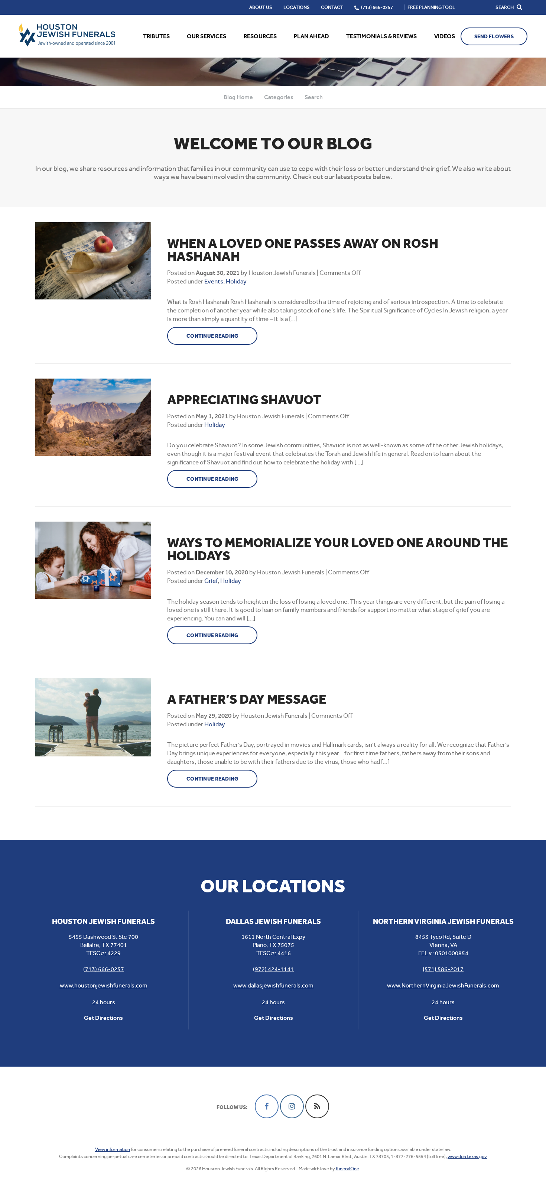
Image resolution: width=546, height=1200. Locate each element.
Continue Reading (212, 336)
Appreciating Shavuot (244, 400)
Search (314, 97)
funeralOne (347, 1168)
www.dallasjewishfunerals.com (273, 985)
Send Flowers (494, 36)
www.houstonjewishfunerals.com (103, 985)
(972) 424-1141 (273, 969)
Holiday (236, 281)
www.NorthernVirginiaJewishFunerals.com (443, 985)
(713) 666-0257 (103, 969)
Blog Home (238, 97)
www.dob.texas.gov (467, 1156)
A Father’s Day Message (246, 699)
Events (213, 281)
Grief (211, 580)
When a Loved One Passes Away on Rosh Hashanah (302, 250)
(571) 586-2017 (443, 969)
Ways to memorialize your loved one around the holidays (337, 549)
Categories (278, 97)
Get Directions (103, 1017)
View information (112, 1149)
